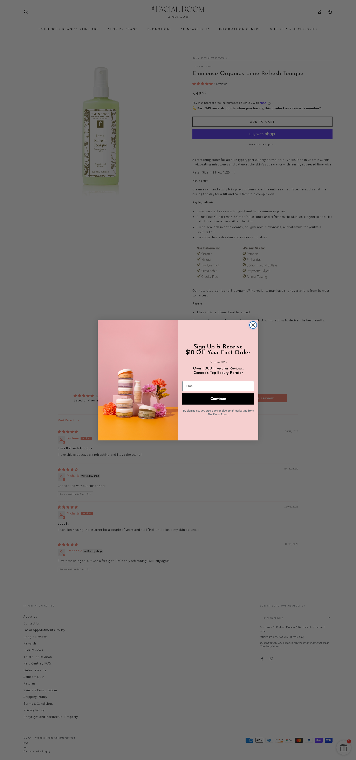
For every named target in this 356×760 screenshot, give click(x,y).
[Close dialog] (253, 325)
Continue (218, 399)
